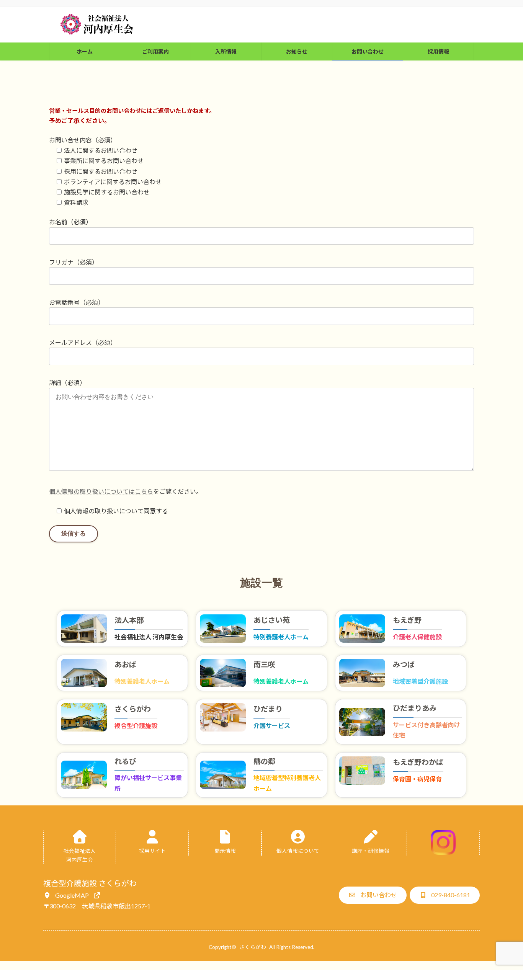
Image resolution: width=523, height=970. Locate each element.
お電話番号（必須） (76, 302)
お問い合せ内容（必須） (82, 140)
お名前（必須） (70, 221)
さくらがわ (252, 947)
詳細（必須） (67, 382)
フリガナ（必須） (73, 262)
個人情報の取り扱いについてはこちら (101, 491)
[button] (72, 895)
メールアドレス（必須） (82, 342)
